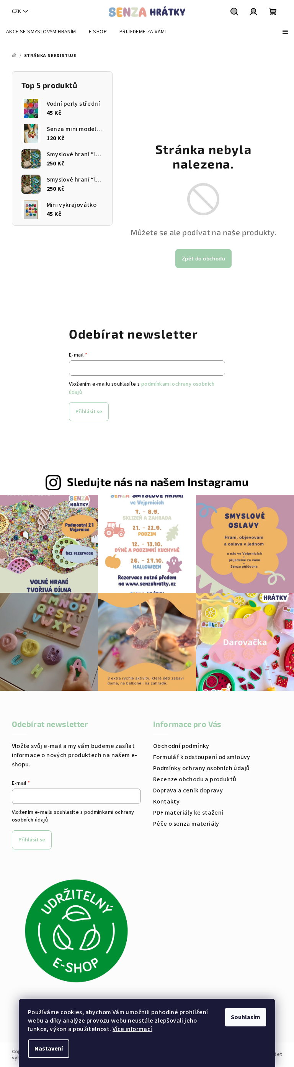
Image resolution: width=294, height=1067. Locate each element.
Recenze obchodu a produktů (194, 779)
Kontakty (166, 801)
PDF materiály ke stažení (188, 812)
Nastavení (48, 1048)
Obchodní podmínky (181, 746)
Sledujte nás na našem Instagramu (157, 481)
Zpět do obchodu (203, 258)
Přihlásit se (88, 412)
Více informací (132, 1029)
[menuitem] (41, 32)
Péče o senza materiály (186, 824)
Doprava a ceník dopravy (188, 790)
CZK (16, 11)
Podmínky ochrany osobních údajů (201, 768)
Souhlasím (245, 1017)
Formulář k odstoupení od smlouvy (201, 757)
